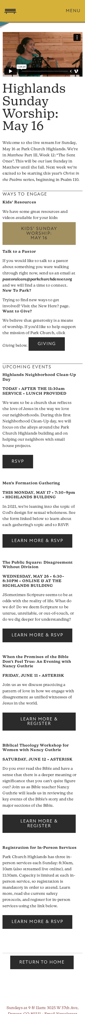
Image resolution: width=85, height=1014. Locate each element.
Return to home (42, 962)
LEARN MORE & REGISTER (39, 721)
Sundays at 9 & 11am (26, 1008)
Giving (47, 344)
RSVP (18, 461)
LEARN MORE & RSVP (37, 541)
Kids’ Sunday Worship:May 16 (39, 233)
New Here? (48, 306)
